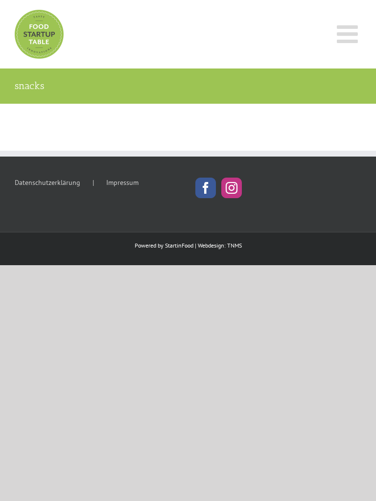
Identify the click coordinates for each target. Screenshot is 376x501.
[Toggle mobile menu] (349, 34)
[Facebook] (205, 188)
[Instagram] (231, 188)
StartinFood (179, 245)
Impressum (122, 182)
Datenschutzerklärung (47, 182)
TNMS (234, 245)
